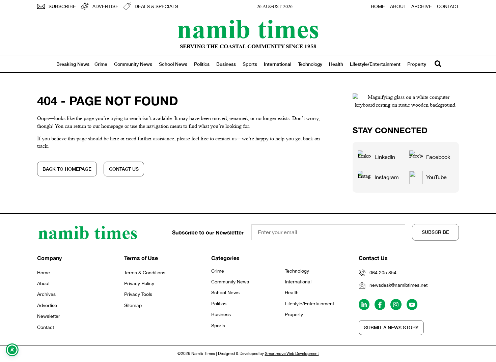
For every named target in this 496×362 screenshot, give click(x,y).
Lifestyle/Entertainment (375, 64)
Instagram (387, 177)
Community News (133, 64)
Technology (310, 64)
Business (226, 64)
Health (336, 64)
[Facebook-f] (380, 304)
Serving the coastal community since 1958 (248, 46)
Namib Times (248, 28)
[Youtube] (412, 304)
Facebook (438, 157)
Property (416, 64)
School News (173, 64)
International (277, 64)
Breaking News (72, 64)
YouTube (436, 177)
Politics (202, 64)
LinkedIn (385, 157)
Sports (250, 64)
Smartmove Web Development (292, 353)
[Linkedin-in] (364, 304)
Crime (100, 64)
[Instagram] (395, 304)
